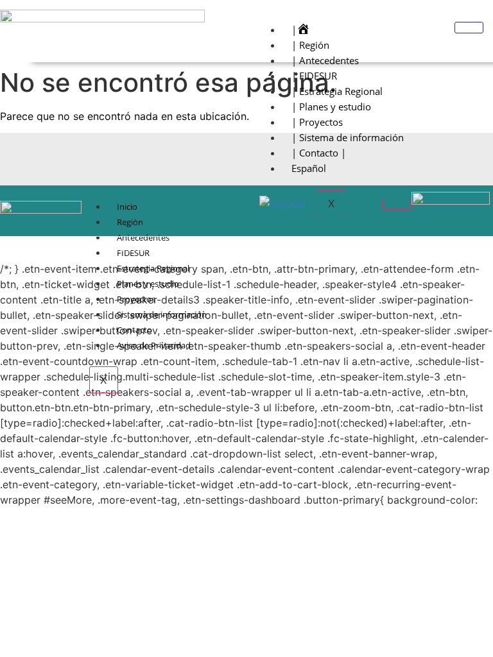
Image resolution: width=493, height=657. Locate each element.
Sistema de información (162, 314)
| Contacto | (318, 152)
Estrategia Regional (153, 268)
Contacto (134, 330)
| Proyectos (317, 121)
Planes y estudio (148, 283)
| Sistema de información (347, 137)
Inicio (127, 206)
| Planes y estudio (331, 106)
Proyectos (136, 299)
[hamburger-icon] (468, 27)
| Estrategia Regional (337, 91)
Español (308, 168)
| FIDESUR (314, 75)
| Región (310, 44)
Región (130, 222)
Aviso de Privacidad (154, 345)
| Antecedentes (325, 60)
